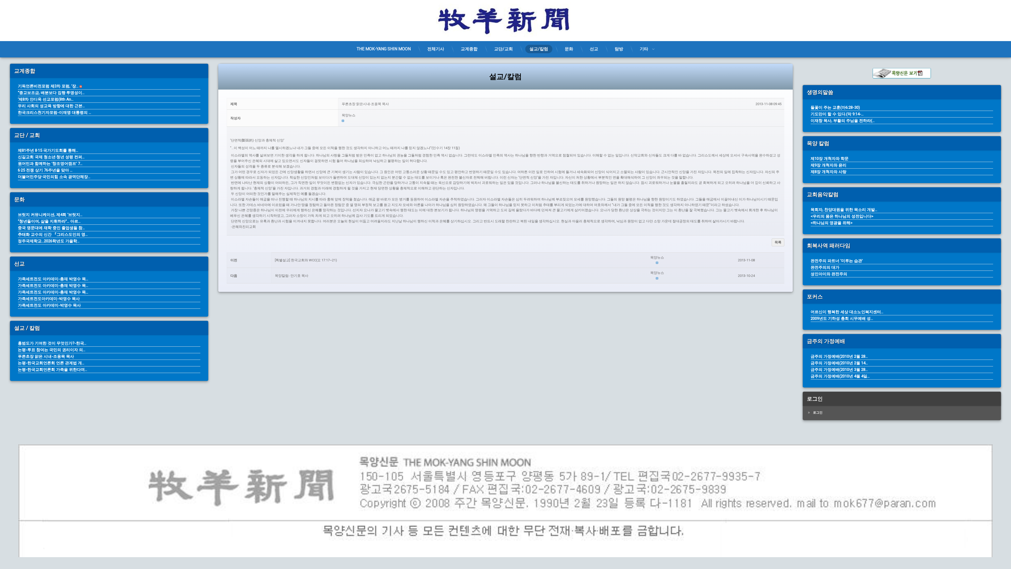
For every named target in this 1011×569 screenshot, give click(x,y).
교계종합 (469, 48)
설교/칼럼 (538, 48)
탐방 (619, 48)
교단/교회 (503, 48)
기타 (644, 48)
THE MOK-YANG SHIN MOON (384, 48)
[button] (561, 115)
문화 (569, 48)
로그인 (817, 412)
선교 (594, 48)
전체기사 (435, 48)
